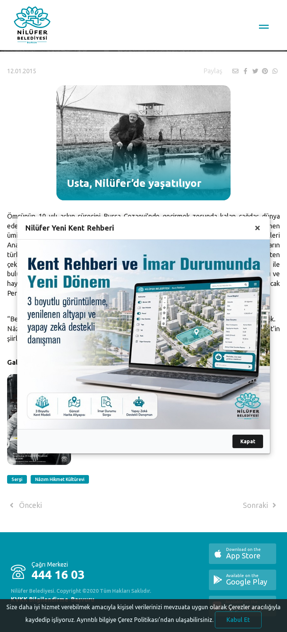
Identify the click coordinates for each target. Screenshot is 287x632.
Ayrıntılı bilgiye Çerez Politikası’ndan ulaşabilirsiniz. (145, 619)
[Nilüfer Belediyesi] (32, 26)
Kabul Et (238, 619)
